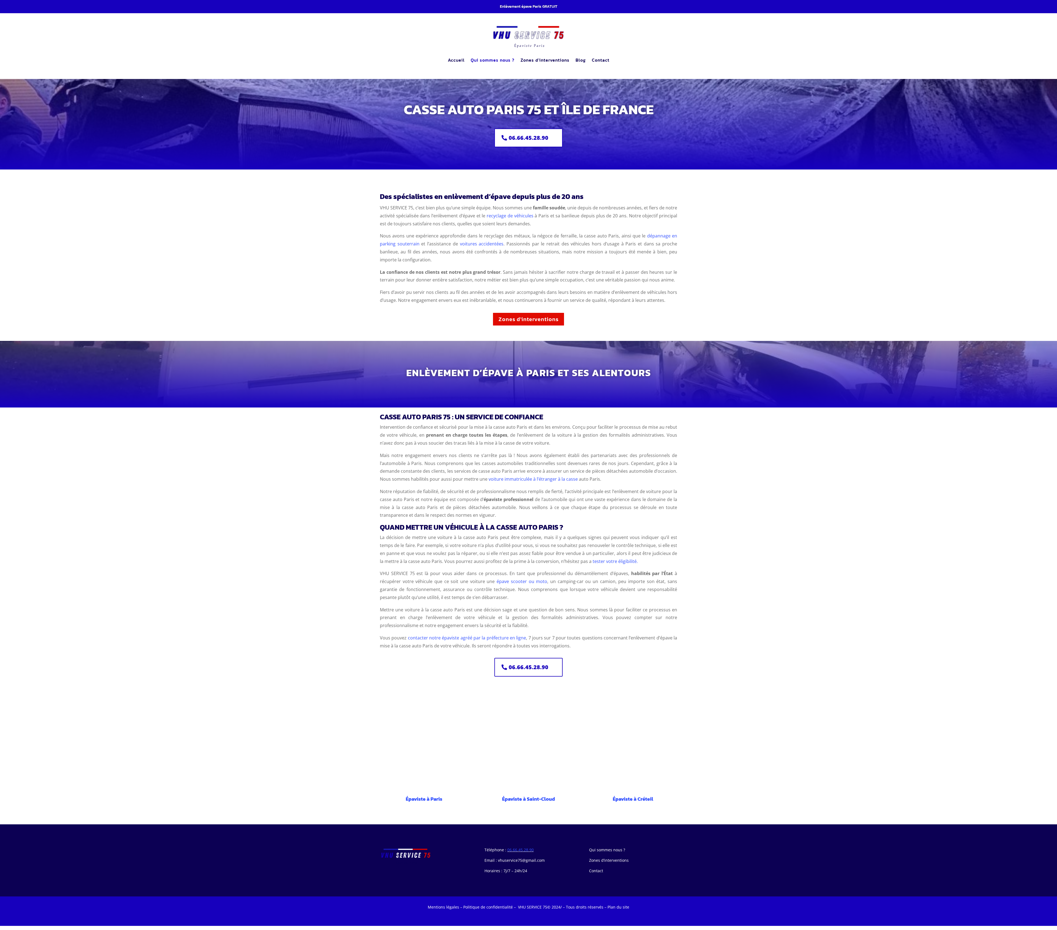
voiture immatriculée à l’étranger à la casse (533, 479)
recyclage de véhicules (510, 216)
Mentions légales (443, 907)
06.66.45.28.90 (528, 137)
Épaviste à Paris (424, 799)
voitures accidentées (482, 244)
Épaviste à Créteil (633, 799)
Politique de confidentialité (488, 907)
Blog (581, 60)
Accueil (456, 60)
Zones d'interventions (528, 319)
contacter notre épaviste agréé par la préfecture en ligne (467, 638)
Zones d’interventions (545, 60)
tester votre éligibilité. (615, 561)
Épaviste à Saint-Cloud (528, 799)
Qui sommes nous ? (492, 60)
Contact (600, 60)
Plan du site (618, 907)
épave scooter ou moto (522, 581)
